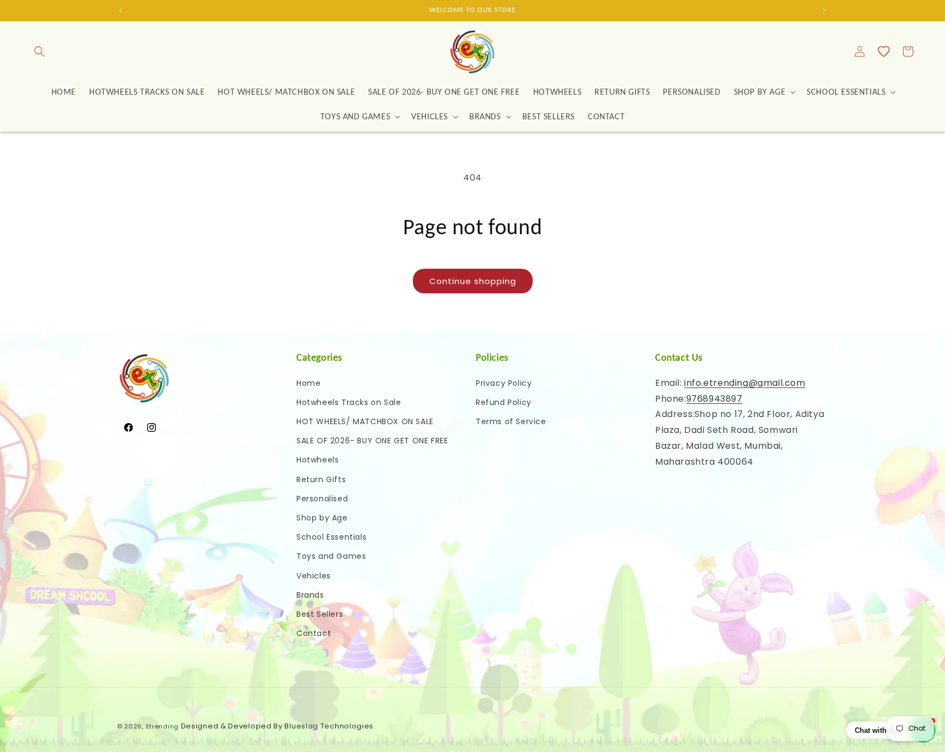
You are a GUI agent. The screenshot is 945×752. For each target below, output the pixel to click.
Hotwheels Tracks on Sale (348, 402)
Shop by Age (322, 517)
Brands (310, 594)
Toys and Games (331, 556)
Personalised (322, 498)
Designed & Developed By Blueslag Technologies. (278, 726)
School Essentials (331, 536)
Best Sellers (319, 614)
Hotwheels (317, 459)
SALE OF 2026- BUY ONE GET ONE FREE (372, 440)
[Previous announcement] (121, 10)
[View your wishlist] (883, 51)
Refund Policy (504, 402)
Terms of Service (511, 421)
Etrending (162, 726)
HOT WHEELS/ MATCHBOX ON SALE (365, 421)
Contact (313, 633)
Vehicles (313, 575)
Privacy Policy (504, 383)
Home (308, 383)
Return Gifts (321, 479)
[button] (39, 51)
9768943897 (714, 398)
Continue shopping (472, 281)
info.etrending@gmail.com (744, 383)
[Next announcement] (824, 10)
